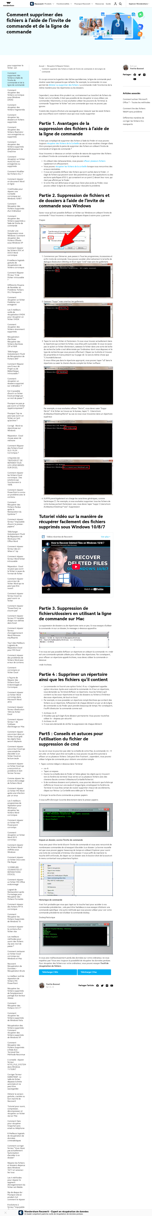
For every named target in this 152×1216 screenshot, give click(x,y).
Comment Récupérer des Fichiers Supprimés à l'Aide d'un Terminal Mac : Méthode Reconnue (16, 1049)
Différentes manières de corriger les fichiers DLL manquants (133, 121)
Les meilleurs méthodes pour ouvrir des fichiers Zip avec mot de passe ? (15, 941)
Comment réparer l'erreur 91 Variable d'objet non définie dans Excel (15, 619)
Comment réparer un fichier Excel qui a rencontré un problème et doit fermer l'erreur (15, 768)
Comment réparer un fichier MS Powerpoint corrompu (15, 824)
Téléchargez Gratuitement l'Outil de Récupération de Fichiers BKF (16, 355)
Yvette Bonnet (53, 984)
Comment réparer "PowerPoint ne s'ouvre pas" (15, 608)
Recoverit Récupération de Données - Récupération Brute (16, 967)
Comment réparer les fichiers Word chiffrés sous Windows (15, 848)
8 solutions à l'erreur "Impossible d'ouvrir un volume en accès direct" (15, 1208)
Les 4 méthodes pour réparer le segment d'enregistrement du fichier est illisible (16, 1182)
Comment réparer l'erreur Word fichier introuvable (16, 558)
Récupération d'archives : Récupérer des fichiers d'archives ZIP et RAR (15, 342)
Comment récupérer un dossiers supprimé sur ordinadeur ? (15, 382)
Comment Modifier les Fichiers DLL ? (15, 172)
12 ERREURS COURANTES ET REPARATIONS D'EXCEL (14, 871)
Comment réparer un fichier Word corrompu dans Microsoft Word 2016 (15, 697)
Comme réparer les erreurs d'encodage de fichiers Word (15, 780)
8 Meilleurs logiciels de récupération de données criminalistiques (15, 1137)
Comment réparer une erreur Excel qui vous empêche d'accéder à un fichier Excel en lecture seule (16, 752)
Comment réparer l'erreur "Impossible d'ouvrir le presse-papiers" (15, 523)
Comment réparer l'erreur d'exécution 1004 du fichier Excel (15, 710)
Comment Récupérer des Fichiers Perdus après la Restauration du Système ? (14, 508)
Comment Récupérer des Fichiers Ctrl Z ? (14, 1005)
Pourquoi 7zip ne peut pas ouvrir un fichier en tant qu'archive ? (15, 417)
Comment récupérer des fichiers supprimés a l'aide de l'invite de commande (16, 221)
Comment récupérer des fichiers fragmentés (16, 107)
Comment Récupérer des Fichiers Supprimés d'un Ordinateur (15, 207)
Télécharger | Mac (94, 972)
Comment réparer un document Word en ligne (15, 181)
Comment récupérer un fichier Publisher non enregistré (16, 301)
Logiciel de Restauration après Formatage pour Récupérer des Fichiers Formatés (15, 894)
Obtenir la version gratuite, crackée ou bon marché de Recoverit (16, 1097)
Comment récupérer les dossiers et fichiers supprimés (15, 118)
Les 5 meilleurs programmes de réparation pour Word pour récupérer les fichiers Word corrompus (14, 808)
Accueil (41, 66)
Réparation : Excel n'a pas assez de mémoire (15, 438)
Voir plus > (105, 537)
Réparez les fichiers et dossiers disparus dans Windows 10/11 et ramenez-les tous (16, 1168)
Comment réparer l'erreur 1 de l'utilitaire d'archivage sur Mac (15, 723)
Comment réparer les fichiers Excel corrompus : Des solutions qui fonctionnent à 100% (15, 479)
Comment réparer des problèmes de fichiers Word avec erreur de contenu (15, 659)
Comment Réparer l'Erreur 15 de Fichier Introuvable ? (15, 276)
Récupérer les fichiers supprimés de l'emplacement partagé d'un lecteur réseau (16, 993)
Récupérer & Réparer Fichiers (58, 66)
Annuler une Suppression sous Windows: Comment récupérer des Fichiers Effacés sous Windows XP (16, 237)
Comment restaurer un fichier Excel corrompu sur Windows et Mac (16, 955)
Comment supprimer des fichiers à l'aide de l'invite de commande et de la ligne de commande (15, 79)
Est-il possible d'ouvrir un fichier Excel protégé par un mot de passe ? (15, 394)
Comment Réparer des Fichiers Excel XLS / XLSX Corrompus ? (15, 449)
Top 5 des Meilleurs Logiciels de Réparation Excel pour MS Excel (16, 646)
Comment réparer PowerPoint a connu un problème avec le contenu (16, 493)
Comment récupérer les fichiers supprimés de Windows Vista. (15, 1016)
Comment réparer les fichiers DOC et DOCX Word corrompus (15, 251)
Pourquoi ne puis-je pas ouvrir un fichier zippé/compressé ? (16, 405)
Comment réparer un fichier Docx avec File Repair (16, 859)
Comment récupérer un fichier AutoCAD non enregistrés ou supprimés (16, 161)
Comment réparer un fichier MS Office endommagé (16, 882)
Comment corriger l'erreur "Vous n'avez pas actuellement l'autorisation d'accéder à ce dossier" (16, 1152)
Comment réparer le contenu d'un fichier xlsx (15, 929)
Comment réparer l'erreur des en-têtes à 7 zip (15, 548)
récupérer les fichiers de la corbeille (71, 166)
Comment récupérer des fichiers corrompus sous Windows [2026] (15, 95)
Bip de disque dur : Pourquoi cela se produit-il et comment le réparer (16, 1196)
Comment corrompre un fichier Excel (13, 670)
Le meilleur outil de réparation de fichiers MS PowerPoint (15, 979)
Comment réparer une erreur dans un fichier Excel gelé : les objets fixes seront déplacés (15, 737)
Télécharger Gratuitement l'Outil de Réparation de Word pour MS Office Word (16, 536)
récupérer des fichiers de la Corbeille (63, 143)
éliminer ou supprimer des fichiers (64, 85)
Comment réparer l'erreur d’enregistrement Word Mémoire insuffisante (15, 633)
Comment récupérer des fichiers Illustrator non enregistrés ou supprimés (15, 132)
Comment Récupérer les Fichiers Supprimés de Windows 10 (15, 918)
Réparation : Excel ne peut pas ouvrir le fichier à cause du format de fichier (16, 570)
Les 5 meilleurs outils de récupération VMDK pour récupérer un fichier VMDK (16, 314)
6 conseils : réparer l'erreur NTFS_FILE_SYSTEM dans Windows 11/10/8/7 (16, 1064)
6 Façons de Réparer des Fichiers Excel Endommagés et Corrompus (14, 682)
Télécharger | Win (58, 972)
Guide (108, 4)
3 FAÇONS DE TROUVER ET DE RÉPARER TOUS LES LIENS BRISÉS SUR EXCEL (15, 463)
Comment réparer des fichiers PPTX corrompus (15, 906)
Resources (99, 4)
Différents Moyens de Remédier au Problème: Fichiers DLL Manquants (15, 288)
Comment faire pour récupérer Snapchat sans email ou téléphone (15, 1124)
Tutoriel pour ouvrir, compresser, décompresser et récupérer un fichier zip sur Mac (16, 1111)
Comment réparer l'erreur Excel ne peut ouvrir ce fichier (15, 597)
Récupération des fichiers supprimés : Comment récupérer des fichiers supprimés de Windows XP (16, 1031)
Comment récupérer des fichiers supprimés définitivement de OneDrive (15, 147)
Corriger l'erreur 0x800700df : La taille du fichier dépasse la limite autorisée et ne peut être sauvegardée (14, 1081)
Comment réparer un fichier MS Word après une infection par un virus (16, 792)
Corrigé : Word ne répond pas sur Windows (15, 428)
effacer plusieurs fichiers (94, 161)
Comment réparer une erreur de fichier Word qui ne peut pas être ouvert (15, 583)
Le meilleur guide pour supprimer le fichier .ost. (15, 65)
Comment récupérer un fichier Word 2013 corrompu (16, 836)
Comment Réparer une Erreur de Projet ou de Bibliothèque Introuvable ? (15, 369)
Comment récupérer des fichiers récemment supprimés (16, 328)
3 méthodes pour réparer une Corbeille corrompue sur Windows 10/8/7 (15, 194)
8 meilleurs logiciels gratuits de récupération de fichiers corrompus (15, 264)
